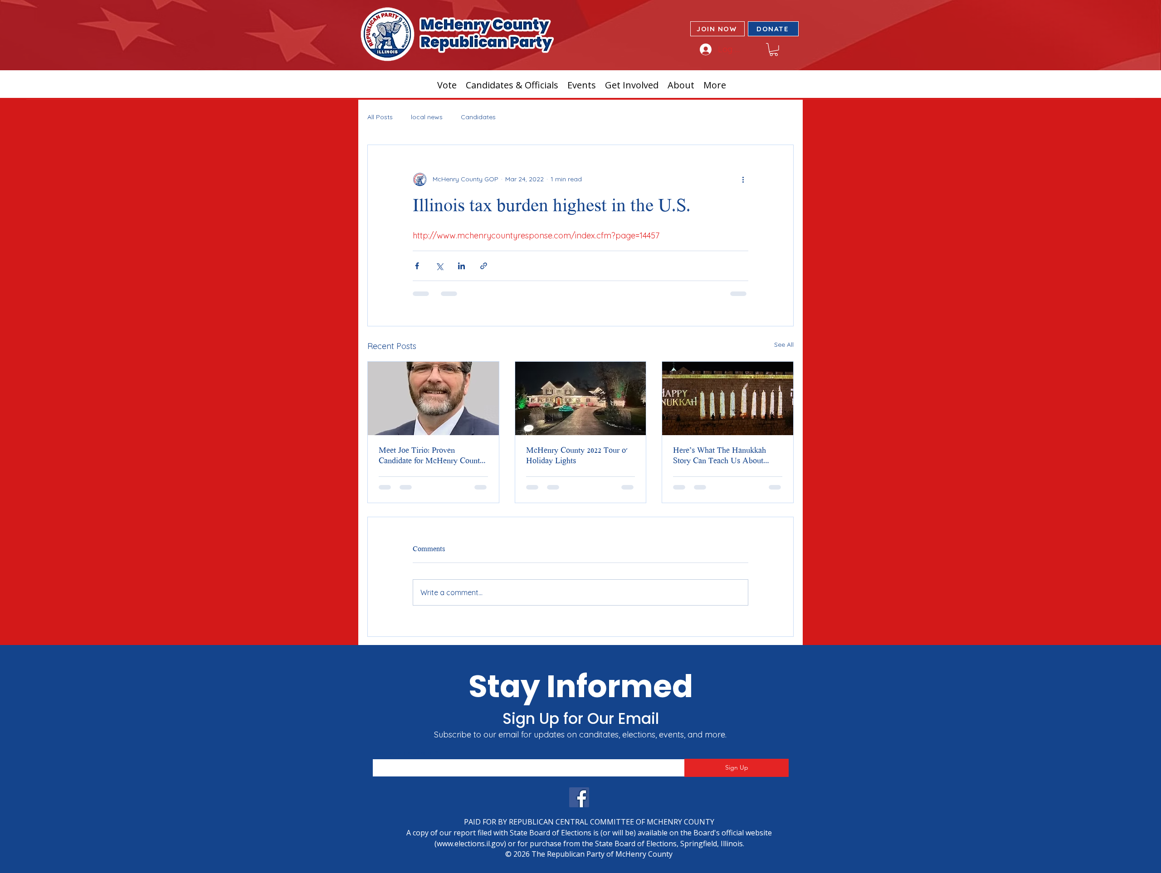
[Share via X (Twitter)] (439, 266)
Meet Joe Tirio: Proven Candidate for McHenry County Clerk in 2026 (431, 456)
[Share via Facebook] (417, 266)
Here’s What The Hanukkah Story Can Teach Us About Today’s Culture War (719, 456)
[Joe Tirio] (433, 398)
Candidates (478, 117)
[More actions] (742, 179)
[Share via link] (483, 266)
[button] (773, 49)
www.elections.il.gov (470, 844)
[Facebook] (579, 797)
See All (784, 344)
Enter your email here (403, 753)
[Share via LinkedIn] (461, 266)
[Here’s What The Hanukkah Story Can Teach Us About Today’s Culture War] (727, 398)
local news (427, 117)
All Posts (380, 117)
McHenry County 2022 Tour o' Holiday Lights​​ (577, 456)
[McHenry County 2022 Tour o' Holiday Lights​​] (580, 398)
